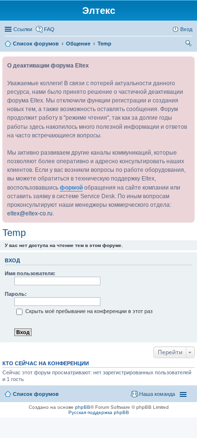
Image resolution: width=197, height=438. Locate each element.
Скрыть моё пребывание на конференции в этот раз (88, 311)
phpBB (82, 407)
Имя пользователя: (30, 273)
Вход (12, 260)
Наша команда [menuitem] (157, 394)
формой (71, 187)
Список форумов (36, 394)
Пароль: (16, 294)
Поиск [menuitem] (189, 44)
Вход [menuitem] (186, 29)
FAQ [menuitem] (49, 29)
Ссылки (22, 29)
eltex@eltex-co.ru (30, 213)
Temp (14, 232)
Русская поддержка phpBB (98, 412)
